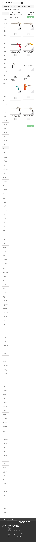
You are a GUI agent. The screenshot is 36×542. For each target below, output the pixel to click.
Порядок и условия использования (10, 531)
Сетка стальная (4, 389)
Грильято (5, 133)
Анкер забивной (4, 39)
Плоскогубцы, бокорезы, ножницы (5, 268)
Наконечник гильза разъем (5, 481)
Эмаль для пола (5, 100)
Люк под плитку (4, 325)
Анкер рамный (4, 44)
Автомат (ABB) (4, 448)
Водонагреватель (5, 460)
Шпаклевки (5, 402)
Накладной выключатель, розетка (5, 506)
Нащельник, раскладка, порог (5, 118)
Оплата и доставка (15, 6)
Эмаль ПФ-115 (4, 103)
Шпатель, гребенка (5, 288)
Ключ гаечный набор (5, 224)
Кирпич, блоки (6, 365)
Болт (4, 63)
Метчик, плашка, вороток (5, 252)
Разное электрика (4, 493)
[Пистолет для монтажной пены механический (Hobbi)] (16, 45)
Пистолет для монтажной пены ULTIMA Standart (28, 52)
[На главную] (3, 9)
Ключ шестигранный (5, 244)
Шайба (5, 67)
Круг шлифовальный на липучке (5, 181)
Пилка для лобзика (5, 187)
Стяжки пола (5, 401)
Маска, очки (5, 341)
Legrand (5, 499)
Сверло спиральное (4, 203)
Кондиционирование (5, 26)
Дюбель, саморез (4, 53)
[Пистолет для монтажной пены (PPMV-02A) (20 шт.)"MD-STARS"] (16, 66)
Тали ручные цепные (5, 416)
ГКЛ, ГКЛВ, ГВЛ (5, 357)
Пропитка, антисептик (5, 93)
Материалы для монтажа (5, 467)
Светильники (5, 491)
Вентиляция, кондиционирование (5, 20)
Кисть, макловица (4, 219)
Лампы (5, 488)
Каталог (30, 6)
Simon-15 (5, 500)
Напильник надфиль (5, 257)
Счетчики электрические (5, 509)
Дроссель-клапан (5, 32)
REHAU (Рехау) (4, 298)
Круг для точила (4, 172)
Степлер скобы (4, 280)
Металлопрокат (5, 373)
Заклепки (5, 51)
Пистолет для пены (5, 148)
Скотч (5, 435)
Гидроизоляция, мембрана (5, 351)
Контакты (23, 6)
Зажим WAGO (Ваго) (5, 472)
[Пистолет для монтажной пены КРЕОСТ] (28, 24)
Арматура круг (5, 375)
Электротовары (5, 443)
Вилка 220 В (5, 455)
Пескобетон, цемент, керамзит (5, 397)
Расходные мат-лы (5, 150)
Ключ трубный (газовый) (4, 240)
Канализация (5, 316)
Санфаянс (5, 333)
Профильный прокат (5, 381)
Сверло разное (4, 195)
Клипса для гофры (5, 476)
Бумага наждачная (4, 156)
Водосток (5, 348)
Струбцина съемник (5, 282)
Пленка (5, 434)
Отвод (5, 34)
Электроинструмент (5, 439)
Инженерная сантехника (5, 314)
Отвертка (5, 263)
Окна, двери (5, 120)
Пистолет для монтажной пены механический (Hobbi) (16, 52)
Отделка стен (6, 125)
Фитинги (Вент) (4, 28)
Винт (4, 64)
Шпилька (5, 68)
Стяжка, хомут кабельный (5, 485)
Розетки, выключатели (5, 496)
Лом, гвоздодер (4, 247)
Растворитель (6, 95)
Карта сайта (9, 536)
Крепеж (5, 35)
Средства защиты (4, 338)
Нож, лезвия (5, 259)
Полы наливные (4, 399)
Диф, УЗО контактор (5, 452)
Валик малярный (4, 216)
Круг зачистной (4, 174)
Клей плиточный (4, 394)
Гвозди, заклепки (4, 48)
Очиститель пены (5, 142)
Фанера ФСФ (5, 370)
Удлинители (5, 511)
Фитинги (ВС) (6, 312)
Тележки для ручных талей (5, 419)
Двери (5, 121)
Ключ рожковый (4, 234)
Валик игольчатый (4, 214)
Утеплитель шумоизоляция (5, 406)
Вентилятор (5, 22)
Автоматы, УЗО (5, 446)
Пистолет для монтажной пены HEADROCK (16, 31)
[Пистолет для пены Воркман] (28, 87)
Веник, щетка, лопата (5, 428)
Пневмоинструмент (5, 272)
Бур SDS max (6, 160)
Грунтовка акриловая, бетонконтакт (5, 83)
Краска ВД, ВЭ (5, 91)
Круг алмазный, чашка (5, 169)
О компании (6, 6)
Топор (5, 284)
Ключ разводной (4, 227)
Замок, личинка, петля (5, 124)
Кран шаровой (6, 304)
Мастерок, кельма (5, 249)
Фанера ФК (5, 369)
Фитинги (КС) (5, 320)
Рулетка (5, 276)
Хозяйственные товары (5, 423)
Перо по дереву (4, 198)
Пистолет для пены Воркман (28, 94)
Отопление (5, 332)
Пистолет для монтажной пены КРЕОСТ (28, 31)
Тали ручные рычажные (5, 414)
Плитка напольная (4, 114)
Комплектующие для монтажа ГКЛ (5, 361)
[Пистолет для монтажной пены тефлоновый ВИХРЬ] (16, 109)
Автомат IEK (5, 450)
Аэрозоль (5, 79)
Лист (4, 377)
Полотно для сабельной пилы (5, 190)
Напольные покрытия (5, 108)
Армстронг (5, 132)
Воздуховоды (6, 23)
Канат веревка (4, 431)
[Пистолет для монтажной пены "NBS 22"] (28, 66)
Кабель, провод (4, 463)
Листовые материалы (5, 367)
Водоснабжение (5, 296)
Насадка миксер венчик (5, 185)
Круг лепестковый (4, 177)
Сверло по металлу (5, 193)
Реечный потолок (4, 136)
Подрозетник (5, 483)
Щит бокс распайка (4, 513)
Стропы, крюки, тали (4, 408)
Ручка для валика (5, 222)
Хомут (5, 75)
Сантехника (5, 293)
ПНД (4, 305)
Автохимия (5, 18)
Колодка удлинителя (4, 503)
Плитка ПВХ (5, 116)
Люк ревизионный (4, 322)
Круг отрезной (6, 178)
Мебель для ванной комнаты (5, 330)
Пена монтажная (4, 145)
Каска (5, 340)
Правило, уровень (4, 275)
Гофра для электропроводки (5, 469)
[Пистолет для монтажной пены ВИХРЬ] (28, 109)
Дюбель (5, 55)
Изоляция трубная (5, 301)
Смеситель (5, 309)
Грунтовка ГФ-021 (5, 87)
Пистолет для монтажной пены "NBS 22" (28, 73)
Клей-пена (5, 140)
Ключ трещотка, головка (4, 237)
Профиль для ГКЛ (5, 363)
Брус (4, 386)
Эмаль (5, 96)
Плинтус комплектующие (5, 112)
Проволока (5, 378)
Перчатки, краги (5, 344)
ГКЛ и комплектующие (5, 354)
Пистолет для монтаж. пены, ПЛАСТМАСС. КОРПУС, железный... (16, 95)
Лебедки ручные (4, 411)
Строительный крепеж (5, 72)
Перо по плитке (4, 201)
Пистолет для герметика (5, 265)
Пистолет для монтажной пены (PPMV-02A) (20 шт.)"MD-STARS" (16, 73)
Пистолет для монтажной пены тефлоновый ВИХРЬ (15, 116)
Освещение (5, 487)
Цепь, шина (5, 205)
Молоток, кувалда (4, 255)
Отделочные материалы (5, 105)
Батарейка (5, 454)
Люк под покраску (4, 328)
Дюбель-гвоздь (4, 57)
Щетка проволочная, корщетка (5, 291)
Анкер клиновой (4, 41)
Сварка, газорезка (4, 336)
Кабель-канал (6, 464)
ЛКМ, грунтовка (4, 77)
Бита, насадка (4, 153)
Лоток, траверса (4, 479)
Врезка (5, 30)
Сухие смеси (5, 390)
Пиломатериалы (5, 385)
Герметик (5, 80)
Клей (4, 88)
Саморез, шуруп (4, 60)
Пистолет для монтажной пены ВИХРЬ (28, 116)
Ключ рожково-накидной (4, 230)
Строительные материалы (5, 346)
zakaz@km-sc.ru (19, 536)
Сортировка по (12, 14)
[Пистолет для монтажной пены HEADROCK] (16, 24)
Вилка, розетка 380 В (5, 457)
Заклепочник (5, 209)
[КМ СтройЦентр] (7, 2)
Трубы (5, 382)
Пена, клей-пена (5, 138)
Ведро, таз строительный (5, 426)
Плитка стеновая (4, 129)
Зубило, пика (6, 161)
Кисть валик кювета (5, 211)
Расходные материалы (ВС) (5, 308)
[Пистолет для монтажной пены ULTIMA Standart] (28, 45)
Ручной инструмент (4, 207)
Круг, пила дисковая (5, 165)
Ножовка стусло (4, 261)
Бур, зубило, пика (5, 158)
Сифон (5, 317)
